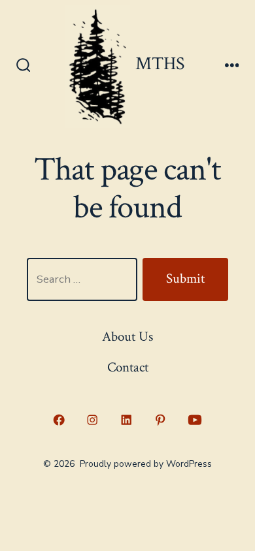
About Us (127, 336)
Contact (127, 367)
